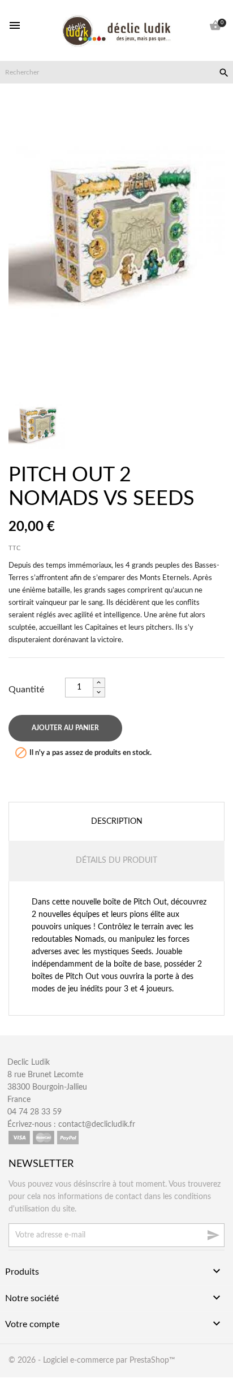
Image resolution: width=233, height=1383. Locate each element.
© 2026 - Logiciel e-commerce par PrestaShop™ (91, 1360)
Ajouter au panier (65, 728)
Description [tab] (117, 822)
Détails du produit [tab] (116, 860)
